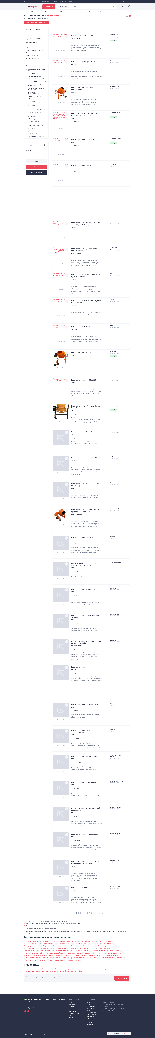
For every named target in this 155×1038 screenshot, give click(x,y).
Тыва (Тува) (92, 958)
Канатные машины (34, 128)
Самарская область (65, 944)
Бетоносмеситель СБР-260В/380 (83, 380)
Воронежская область (87, 948)
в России (53, 15)
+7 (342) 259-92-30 (114, 888)
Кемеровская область (69, 946)
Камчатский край (54, 955)
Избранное (122, 8)
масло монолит (54, 971)
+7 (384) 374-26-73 (114, 484)
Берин (111, 379)
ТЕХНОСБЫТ (113, 164)
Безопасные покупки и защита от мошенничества (113, 1009)
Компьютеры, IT (92, 1006)
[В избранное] (66, 36)
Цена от (28, 151)
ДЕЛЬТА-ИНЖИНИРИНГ (116, 781)
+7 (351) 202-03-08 (114, 327)
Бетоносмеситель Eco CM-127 (82, 352)
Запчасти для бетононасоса (33, 106)
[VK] (25, 1011)
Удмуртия (88, 953)
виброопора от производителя (104, 969)
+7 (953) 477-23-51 (114, 37)
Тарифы (71, 2)
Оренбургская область (87, 946)
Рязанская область (73, 960)
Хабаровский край (46, 951)
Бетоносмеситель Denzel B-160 (83, 589)
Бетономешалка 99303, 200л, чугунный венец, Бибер (86, 301)
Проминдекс (30, 45)
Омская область (115, 951)
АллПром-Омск (114, 457)
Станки (89, 1019)
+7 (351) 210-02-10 (114, 275)
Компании (63, 2)
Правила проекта (74, 1013)
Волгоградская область (31, 946)
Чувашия (73, 948)
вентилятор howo (29, 969)
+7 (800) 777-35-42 (114, 62)
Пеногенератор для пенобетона (83, 36)
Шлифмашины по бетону (36, 109)
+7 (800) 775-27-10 (114, 88)
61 (105, 913)
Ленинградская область (81, 951)
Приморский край (30, 951)
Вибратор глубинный (36, 79)
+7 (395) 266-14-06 (114, 406)
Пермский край (61, 948)
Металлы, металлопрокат (91, 1011)
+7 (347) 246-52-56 (114, 641)
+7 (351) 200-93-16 (114, 783)
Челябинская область (31, 941)
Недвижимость (91, 1014)
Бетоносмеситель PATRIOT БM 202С (85, 782)
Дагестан (120, 958)
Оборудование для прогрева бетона (36, 88)
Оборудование (91, 1016)
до (37, 151)
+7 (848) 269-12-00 (114, 616)
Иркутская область (49, 944)
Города (71, 1018)
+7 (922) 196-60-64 (114, 301)
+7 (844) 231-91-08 (114, 380)
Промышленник (114, 86)
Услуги (89, 1027)
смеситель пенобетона (86, 969)
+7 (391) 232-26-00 (114, 140)
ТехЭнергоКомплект (115, 562)
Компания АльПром (33, 33)
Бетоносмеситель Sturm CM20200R (84, 458)
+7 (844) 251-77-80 (114, 564)
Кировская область (46, 948)
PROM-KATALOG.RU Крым (34, 50)
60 (102, 913)
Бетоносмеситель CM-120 (81, 165)
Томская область (110, 955)
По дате (35, 161)
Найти (36, 167)
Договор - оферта (108, 1002)
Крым (26, 953)
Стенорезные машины (35, 125)
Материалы (90, 1008)
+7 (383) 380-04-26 (114, 834)
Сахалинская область (74, 953)
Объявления (46, 2)
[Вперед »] (108, 913)
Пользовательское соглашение (113, 1004)
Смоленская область (95, 955)
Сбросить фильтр (36, 172)
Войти (129, 8)
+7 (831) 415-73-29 (114, 758)
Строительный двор (115, 221)
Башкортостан (107, 944)
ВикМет (112, 431)
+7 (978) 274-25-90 (114, 863)
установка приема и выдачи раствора (36, 971)
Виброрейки (33, 73)
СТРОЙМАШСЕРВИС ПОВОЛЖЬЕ (115, 756)
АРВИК (29, 35)
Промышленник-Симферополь (114, 861)
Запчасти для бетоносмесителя (34, 115)
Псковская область (79, 955)
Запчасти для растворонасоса (34, 102)
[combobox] (91, 7)
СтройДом (113, 729)
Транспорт (90, 1025)
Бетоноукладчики (34, 133)
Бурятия (66, 955)
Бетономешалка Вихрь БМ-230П (83, 62)
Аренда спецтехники (91, 1003)
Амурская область (30, 948)
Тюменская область (99, 951)
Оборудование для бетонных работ (36, 70)
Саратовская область (39, 953)
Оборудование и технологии (114, 35)
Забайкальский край (115, 953)
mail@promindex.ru (32, 1008)
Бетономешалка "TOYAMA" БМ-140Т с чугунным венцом (85, 276)
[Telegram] (28, 1011)
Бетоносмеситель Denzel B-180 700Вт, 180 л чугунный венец (86, 224)
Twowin (112, 299)
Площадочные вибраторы (37, 81)
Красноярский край (105, 941)
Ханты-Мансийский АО (31, 944)
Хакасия (26, 955)
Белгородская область (31, 958)
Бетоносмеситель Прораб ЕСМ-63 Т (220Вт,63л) (85, 485)
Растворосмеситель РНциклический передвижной (85, 809)
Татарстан (95, 944)
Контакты (72, 1007)
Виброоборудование (35, 119)
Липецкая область (39, 955)
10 (96, 913)
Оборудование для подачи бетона (35, 84)
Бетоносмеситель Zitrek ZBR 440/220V (85, 756)
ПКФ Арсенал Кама (32, 58)
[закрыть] (129, 1033)
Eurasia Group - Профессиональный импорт (36, 39)
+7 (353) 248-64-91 (114, 705)
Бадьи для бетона (34, 96)
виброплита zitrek (50, 969)
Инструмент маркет (115, 112)
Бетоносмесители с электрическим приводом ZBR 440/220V (85, 511)
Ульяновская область (56, 953)
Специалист (113, 588)
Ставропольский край (106, 948)
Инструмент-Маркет (33, 42)
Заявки (55, 2)
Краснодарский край (87, 941)
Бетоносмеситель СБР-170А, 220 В (84, 704)
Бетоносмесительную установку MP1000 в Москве (84, 250)
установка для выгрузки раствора (67, 969)
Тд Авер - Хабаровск (115, 807)
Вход (70, 1002)
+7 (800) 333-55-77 (114, 223)
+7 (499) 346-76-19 (114, 353)
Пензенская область (56, 960)
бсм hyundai (40, 969)
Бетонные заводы (34, 112)
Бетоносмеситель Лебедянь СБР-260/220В (82, 88)
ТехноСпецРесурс (32, 55)
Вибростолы (33, 99)
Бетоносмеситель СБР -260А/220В (84, 537)
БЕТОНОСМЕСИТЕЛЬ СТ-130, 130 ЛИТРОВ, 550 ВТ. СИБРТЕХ (83, 564)
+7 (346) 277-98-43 (114, 432)
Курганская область (30, 960)
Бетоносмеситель (78, 667)
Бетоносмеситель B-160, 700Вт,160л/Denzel (80, 731)
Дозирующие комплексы (36, 131)
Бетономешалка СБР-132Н (81, 432)
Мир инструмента (115, 483)
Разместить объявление (35, 23)
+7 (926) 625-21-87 (114, 731)
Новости (71, 1015)
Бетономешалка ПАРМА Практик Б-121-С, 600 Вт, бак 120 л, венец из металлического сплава (86, 114)
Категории (49, 7)
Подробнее (123, 1033)
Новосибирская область (68, 941)
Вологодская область (107, 958)
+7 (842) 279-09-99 (114, 590)
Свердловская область (50, 946)
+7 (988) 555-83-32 (114, 667)
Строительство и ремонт (91, 1021)
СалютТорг (113, 640)
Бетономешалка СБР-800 (80, 326)
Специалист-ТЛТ (114, 614)
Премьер (112, 536)
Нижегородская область (106, 946)
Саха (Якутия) (100, 953)
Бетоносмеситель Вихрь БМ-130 (83, 139)
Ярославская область (62, 951)
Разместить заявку (122, 978)
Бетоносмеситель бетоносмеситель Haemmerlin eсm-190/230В (85, 863)
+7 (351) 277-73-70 (114, 510)
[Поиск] (114, 7)
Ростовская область (81, 944)
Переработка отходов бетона (37, 136)
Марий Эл (43, 960)
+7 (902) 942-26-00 (114, 114)
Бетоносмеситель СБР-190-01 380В (84, 834)
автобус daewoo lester (67, 971)
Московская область (49, 941)
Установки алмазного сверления (34, 122)
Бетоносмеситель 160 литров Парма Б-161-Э (85, 407)
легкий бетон (79, 971)
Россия (28, 2)
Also (28, 47)
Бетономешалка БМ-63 (80, 888)
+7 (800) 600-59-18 (114, 250)
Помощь (105, 1006)
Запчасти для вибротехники (34, 93)
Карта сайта (72, 1011)
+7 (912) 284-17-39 (114, 538)
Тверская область (61, 958)
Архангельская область (78, 958)
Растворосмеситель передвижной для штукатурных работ (86, 642)
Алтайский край (47, 958)
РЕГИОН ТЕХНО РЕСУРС (116, 405)
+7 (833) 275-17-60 (114, 166)
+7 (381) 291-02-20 (114, 458)
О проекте (72, 1004)
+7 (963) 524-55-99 (114, 809)
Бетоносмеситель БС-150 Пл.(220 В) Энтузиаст (85, 616)
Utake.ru (29, 53)
